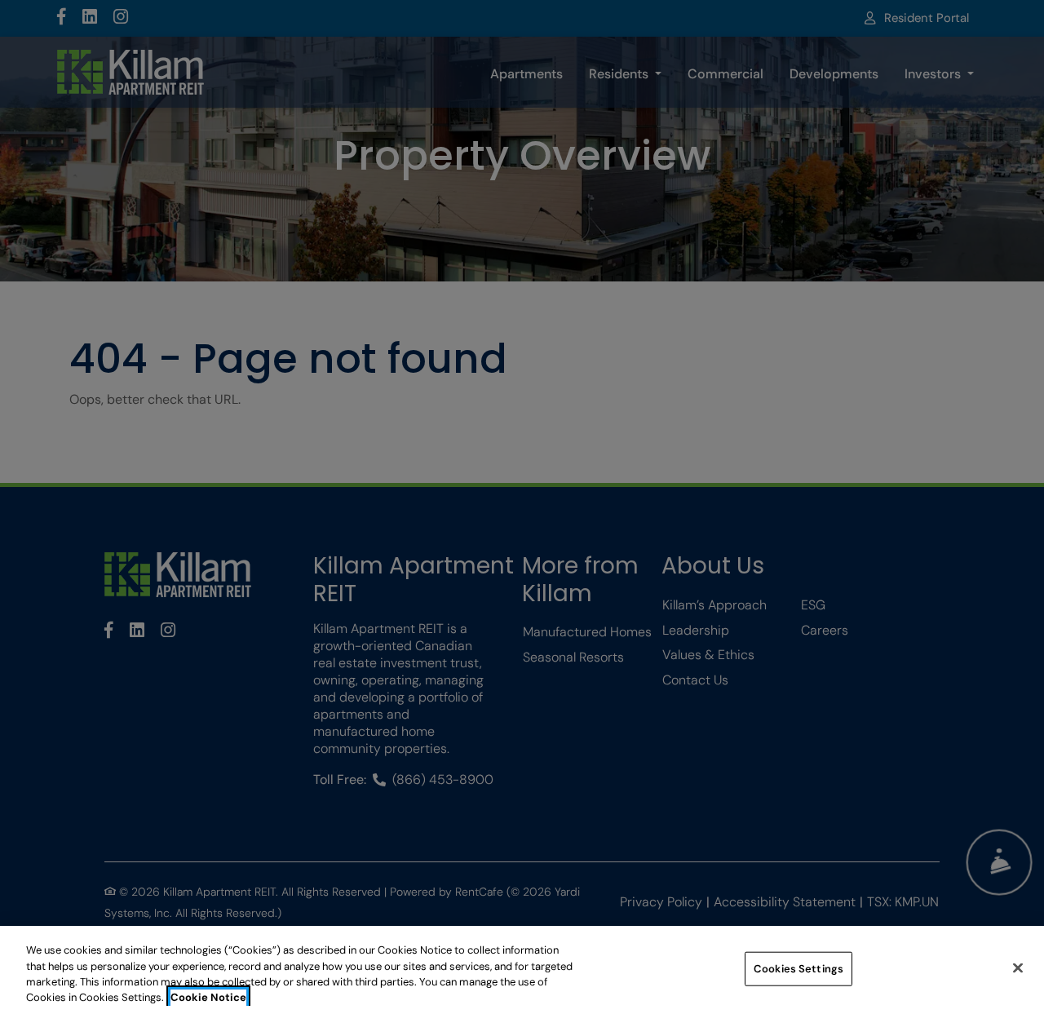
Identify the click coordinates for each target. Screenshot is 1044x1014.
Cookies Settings (798, 969)
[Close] (1018, 967)
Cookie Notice (208, 997)
